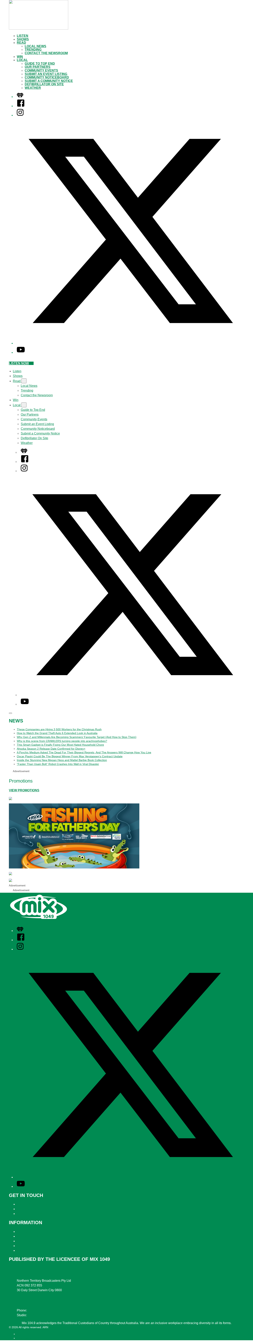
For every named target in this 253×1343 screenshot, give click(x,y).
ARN (20, 1334)
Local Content (26, 1250)
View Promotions (24, 790)
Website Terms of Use (32, 1245)
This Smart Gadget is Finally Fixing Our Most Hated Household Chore (60, 744)
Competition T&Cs (30, 1236)
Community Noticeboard (47, 77)
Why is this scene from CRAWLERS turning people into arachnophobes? (62, 741)
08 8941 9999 (37, 1310)
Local (22, 60)
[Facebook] (21, 106)
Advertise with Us (29, 1209)
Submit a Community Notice (49, 81)
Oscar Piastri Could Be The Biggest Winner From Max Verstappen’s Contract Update (70, 756)
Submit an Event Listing (46, 74)
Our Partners (37, 67)
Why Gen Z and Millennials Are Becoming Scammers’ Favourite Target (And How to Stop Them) (76, 737)
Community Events (41, 70)
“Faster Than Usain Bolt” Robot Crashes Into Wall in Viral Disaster (58, 764)
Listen (22, 35)
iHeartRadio (24, 1338)
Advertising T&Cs (29, 1241)
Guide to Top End (40, 63)
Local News (35, 46)
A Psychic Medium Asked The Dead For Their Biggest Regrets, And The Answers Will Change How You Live (84, 752)
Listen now (19, 363)
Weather (33, 87)
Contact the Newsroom (46, 53)
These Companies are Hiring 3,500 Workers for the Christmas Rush (59, 729)
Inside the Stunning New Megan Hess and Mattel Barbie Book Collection (62, 760)
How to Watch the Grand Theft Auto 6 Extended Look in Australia (57, 733)
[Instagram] (20, 115)
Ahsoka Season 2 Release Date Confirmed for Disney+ (51, 748)
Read (21, 42)
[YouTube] (21, 352)
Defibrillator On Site (44, 84)
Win (20, 56)
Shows (23, 39)
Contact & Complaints (32, 1204)
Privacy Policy (27, 1231)
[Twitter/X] (130, 343)
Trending (33, 49)
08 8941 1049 (37, 1315)
